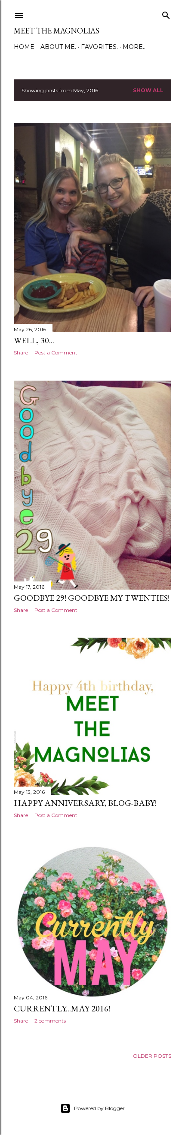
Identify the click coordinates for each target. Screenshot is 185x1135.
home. (25, 47)
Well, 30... (34, 340)
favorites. (99, 47)
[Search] (166, 13)
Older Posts (152, 1056)
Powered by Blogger (99, 1108)
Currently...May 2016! (62, 1008)
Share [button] (21, 352)
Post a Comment (55, 352)
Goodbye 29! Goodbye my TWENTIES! (92, 597)
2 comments (50, 1020)
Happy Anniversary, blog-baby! (85, 802)
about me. (58, 47)
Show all (148, 90)
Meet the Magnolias (56, 31)
